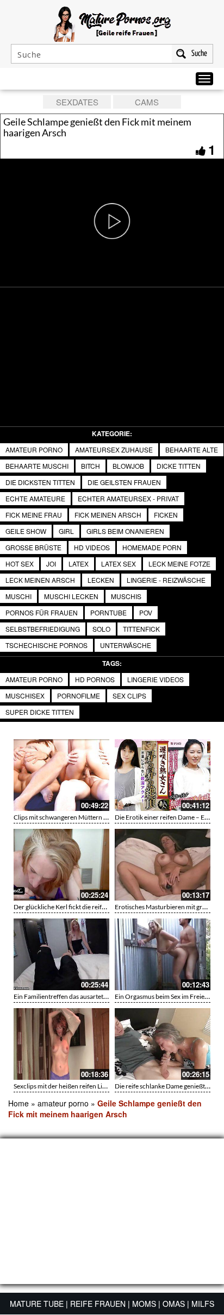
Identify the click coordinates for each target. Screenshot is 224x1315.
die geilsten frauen (124, 482)
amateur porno (34, 449)
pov (145, 612)
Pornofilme (78, 695)
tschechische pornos (46, 645)
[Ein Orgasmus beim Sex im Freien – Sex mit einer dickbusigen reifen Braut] (162, 954)
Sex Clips (129, 695)
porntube (108, 612)
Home (18, 1103)
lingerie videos (155, 679)
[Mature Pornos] (112, 22)
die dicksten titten (40, 482)
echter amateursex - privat (128, 498)
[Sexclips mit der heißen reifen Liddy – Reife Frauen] (61, 1044)
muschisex (25, 695)
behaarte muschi (37, 465)
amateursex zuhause (114, 449)
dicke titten (179, 465)
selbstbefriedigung (42, 628)
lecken (101, 579)
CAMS (147, 102)
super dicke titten (39, 711)
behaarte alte (191, 449)
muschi (18, 596)
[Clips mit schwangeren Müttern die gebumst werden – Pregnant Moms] (61, 775)
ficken (166, 514)
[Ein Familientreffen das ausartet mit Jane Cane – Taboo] (61, 954)
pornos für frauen (41, 612)
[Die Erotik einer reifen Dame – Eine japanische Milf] (162, 775)
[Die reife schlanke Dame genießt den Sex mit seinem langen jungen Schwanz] (162, 1044)
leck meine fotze (179, 563)
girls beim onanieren (125, 531)
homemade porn (152, 547)
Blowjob (128, 465)
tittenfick (141, 628)
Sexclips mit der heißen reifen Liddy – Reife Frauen (84, 1086)
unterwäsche (125, 645)
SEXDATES (77, 102)
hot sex (19, 563)
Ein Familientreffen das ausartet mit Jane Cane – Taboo (90, 996)
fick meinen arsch (107, 514)
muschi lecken (71, 596)
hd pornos (95, 679)
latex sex (118, 563)
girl (66, 531)
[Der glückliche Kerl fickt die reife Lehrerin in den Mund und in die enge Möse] (61, 865)
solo (101, 628)
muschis (126, 596)
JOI (51, 563)
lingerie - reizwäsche (166, 579)
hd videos (92, 547)
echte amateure (35, 498)
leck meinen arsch (40, 579)
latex (79, 563)
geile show (25, 531)
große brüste (33, 547)
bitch (90, 465)
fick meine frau (33, 514)
